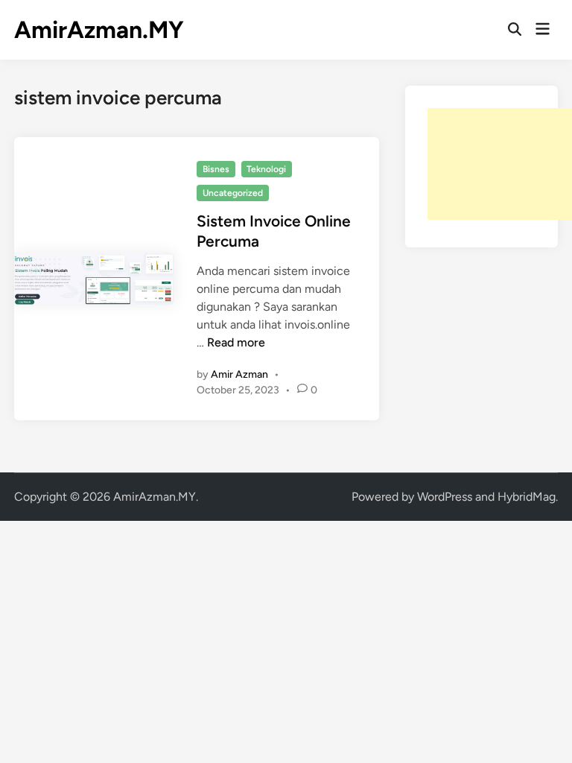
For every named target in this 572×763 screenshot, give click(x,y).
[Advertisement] (500, 164)
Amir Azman (239, 374)
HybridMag (527, 497)
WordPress (444, 497)
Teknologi (266, 169)
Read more (236, 342)
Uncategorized (233, 193)
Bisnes (216, 169)
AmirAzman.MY (99, 30)
